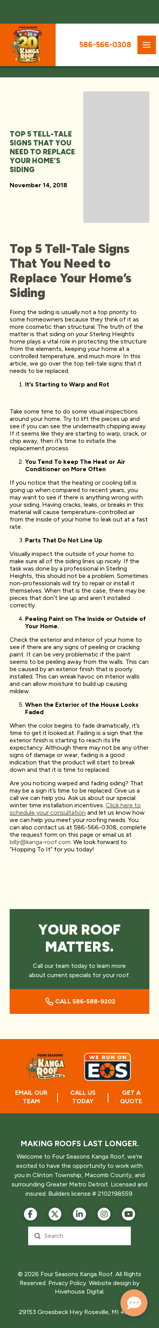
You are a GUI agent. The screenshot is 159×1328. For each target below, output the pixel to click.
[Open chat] (133, 1302)
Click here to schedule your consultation (75, 809)
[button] (146, 45)
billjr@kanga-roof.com (40, 842)
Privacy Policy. (67, 1283)
